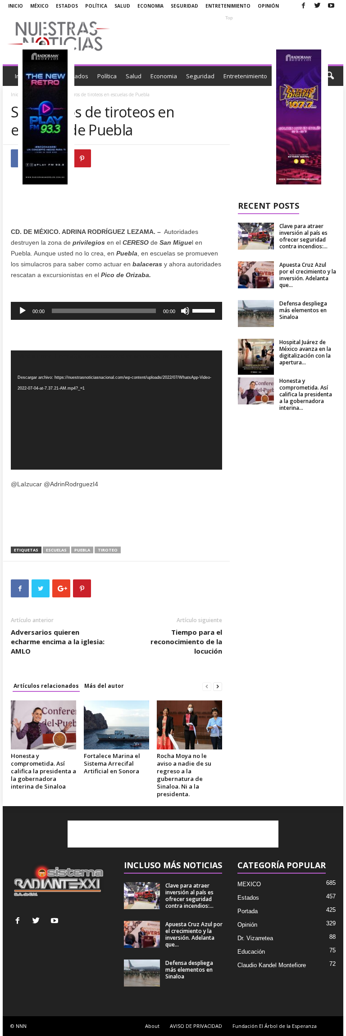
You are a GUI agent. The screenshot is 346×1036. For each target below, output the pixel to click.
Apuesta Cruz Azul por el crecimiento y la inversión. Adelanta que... (307, 275)
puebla (82, 550)
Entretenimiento (227, 6)
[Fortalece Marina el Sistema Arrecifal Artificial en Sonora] (116, 724)
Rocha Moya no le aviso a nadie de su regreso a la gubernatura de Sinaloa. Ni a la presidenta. (184, 775)
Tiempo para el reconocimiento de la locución (186, 641)
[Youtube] (331, 6)
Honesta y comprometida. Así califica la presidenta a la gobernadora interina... (305, 394)
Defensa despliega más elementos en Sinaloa (303, 310)
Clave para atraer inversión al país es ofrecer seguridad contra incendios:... (303, 236)
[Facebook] (303, 6)
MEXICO (249, 884)
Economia (150, 6)
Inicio (15, 6)
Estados (67, 6)
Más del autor (104, 686)
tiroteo (108, 550)
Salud (122, 6)
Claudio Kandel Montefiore (271, 965)
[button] (330, 76)
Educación (251, 951)
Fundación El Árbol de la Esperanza (274, 1026)
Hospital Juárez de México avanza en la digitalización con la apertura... (305, 352)
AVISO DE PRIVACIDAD (196, 1026)
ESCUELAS (56, 550)
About (152, 1026)
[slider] (205, 310)
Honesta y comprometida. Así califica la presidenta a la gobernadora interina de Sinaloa (43, 771)
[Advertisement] (228, 35)
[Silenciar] (185, 310)
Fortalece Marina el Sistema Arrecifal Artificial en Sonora (112, 763)
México (39, 6)
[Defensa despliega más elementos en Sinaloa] (256, 313)
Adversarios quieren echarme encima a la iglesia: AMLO (58, 641)
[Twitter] (317, 6)
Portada (247, 911)
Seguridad (184, 6)
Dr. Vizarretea (255, 938)
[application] (116, 311)
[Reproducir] (22, 310)
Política (96, 6)
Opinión (268, 6)
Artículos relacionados (46, 686)
